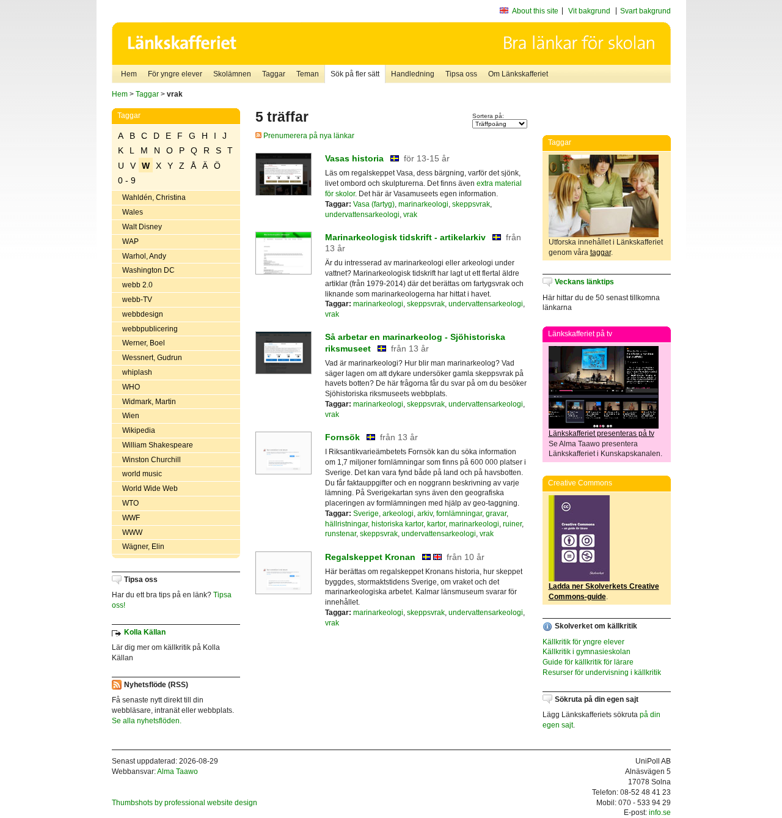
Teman (307, 74)
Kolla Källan (145, 632)
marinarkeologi (423, 204)
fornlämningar (459, 513)
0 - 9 (127, 180)
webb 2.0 (137, 285)
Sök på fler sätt (355, 74)
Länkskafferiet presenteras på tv (601, 433)
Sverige (366, 513)
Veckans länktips (584, 282)
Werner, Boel (143, 343)
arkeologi (398, 513)
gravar (496, 513)
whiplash (137, 372)
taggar (600, 252)
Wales (132, 212)
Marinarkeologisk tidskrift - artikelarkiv (405, 237)
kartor (436, 524)
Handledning (412, 74)
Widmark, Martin (149, 401)
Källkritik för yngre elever (583, 642)
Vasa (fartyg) (374, 204)
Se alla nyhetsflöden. (146, 721)
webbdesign (142, 314)
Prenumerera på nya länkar (307, 135)
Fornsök (342, 437)
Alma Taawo (177, 771)
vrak (410, 214)
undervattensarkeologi (362, 214)
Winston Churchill (151, 459)
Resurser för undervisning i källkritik (602, 672)
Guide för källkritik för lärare (588, 662)
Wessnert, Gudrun (152, 357)
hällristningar (346, 524)
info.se (660, 812)
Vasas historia (354, 158)
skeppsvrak (471, 204)
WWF (131, 518)
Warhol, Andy (144, 256)
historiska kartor (397, 524)
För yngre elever (175, 74)
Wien (130, 415)
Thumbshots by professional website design (184, 802)
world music (142, 474)
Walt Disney (142, 227)
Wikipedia (138, 430)
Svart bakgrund (645, 11)
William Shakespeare (157, 445)
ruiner (512, 524)
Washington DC (148, 270)
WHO (131, 387)
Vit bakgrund (589, 11)
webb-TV (137, 299)
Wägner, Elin (143, 546)
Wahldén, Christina (154, 197)
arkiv (425, 513)
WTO (130, 503)
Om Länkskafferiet (518, 74)
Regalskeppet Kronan (370, 557)
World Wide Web (150, 488)
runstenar (340, 533)
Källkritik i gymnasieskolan (586, 651)
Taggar (273, 74)
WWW (132, 532)
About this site (535, 11)
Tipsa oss (461, 74)
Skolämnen (232, 74)
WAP (130, 241)
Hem (129, 74)
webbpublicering (150, 329)
